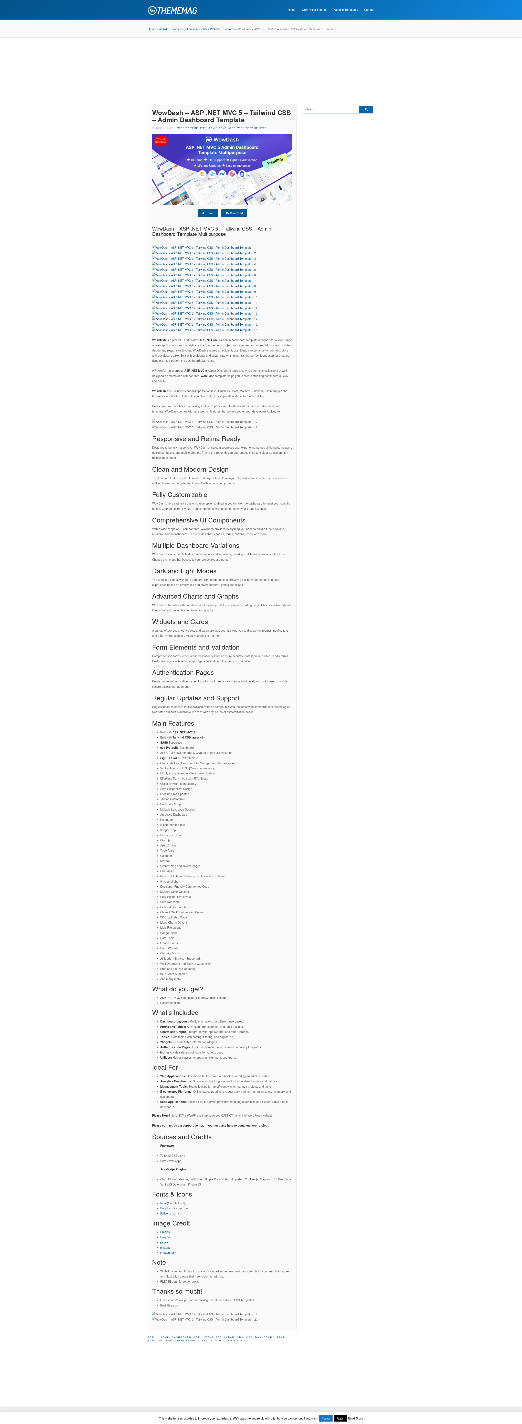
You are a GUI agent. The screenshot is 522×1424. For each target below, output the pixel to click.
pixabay (165, 1247)
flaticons (166, 1213)
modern (166, 1340)
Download (236, 213)
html (152, 1340)
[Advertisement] (261, 70)
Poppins (165, 1208)
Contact (369, 9)
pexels (164, 1242)
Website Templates (345, 9)
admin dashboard (175, 1337)
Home (291, 9)
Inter (163, 1203)
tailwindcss (237, 1340)
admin (153, 1337)
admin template (208, 1337)
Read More (355, 1418)
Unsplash (166, 1237)
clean (229, 1337)
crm (240, 1337)
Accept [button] (326, 1418)
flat (281, 1337)
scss (202, 1340)
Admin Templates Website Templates (211, 29)
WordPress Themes (314, 9)
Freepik (165, 1232)
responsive (185, 1340)
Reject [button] (340, 1418)
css (249, 1337)
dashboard (265, 1337)
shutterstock (168, 1252)
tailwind (216, 1340)
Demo (210, 213)
